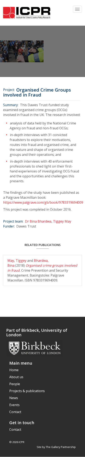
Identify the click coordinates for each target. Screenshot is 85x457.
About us (16, 377)
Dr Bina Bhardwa (38, 221)
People (14, 384)
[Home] (27, 13)
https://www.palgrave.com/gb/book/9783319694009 (43, 202)
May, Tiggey (17, 260)
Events (14, 405)
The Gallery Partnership (61, 447)
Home (14, 370)
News (13, 398)
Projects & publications (27, 391)
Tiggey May (62, 221)
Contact (15, 412)
